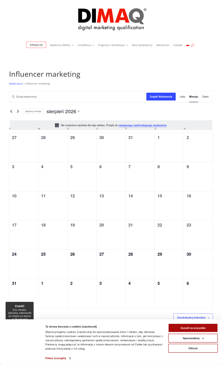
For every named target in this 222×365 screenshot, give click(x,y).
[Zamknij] (33, 301)
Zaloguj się (36, 44)
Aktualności (163, 45)
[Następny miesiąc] (18, 111)
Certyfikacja (84, 45)
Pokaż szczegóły (55, 358)
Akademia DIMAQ (60, 45)
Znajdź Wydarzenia (161, 96)
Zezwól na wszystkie (193, 327)
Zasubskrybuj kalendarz (191, 317)
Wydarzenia (16, 83)
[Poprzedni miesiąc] (11, 111)
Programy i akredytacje (111, 45)
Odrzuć (193, 348)
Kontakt (177, 45)
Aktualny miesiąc (33, 111)
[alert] (111, 125)
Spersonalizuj (191, 338)
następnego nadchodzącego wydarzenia (142, 125)
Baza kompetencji (142, 45)
